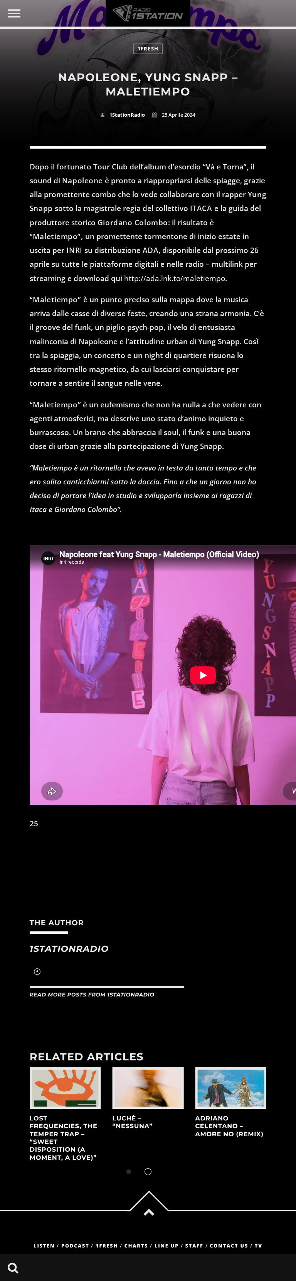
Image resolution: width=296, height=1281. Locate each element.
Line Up (167, 1245)
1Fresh (148, 48)
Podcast (75, 1245)
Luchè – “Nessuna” (133, 1122)
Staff (194, 1245)
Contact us (229, 1245)
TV (258, 1245)
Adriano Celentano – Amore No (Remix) (229, 1126)
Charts (136, 1245)
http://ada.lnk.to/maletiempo (174, 278)
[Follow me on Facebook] (37, 973)
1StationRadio (127, 115)
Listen (44, 1245)
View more (65, 1088)
